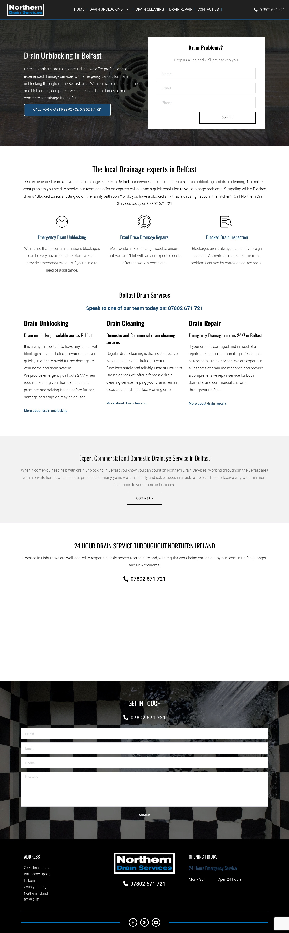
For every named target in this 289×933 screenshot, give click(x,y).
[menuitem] (79, 9)
